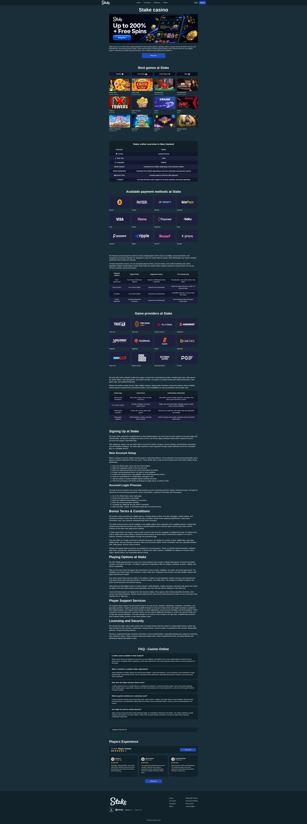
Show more (153, 781)
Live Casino (141, 74)
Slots (186, 74)
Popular (118, 74)
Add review (188, 749)
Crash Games (163, 74)
